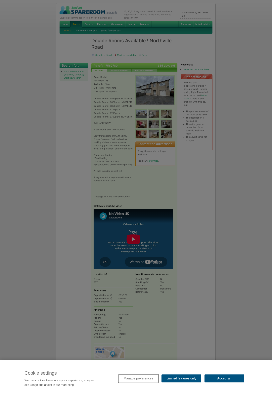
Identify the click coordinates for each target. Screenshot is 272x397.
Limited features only (181, 378)
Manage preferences (138, 378)
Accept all (224, 378)
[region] (136, 378)
